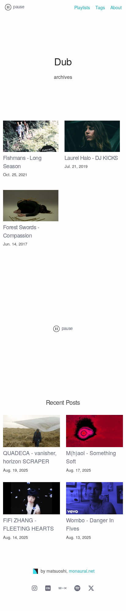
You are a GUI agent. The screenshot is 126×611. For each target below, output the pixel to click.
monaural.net (81, 571)
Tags (100, 7)
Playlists (82, 7)
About (116, 7)
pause (18, 6)
